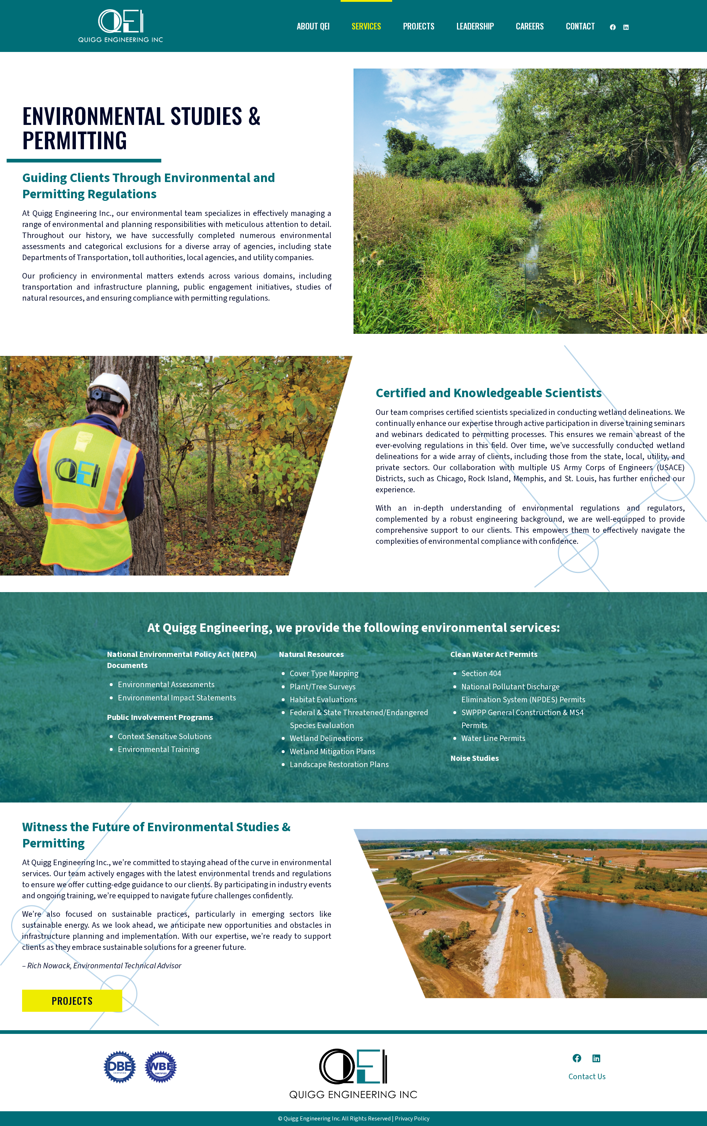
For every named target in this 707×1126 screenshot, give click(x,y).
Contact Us (587, 1077)
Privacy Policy (412, 1119)
